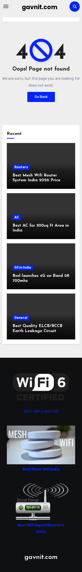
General (20, 318)
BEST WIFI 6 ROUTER (41, 411)
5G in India (22, 268)
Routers (21, 167)
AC (16, 217)
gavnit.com (39, 7)
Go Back (41, 97)
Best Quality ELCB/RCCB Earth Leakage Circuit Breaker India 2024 (37, 331)
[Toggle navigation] (6, 6)
